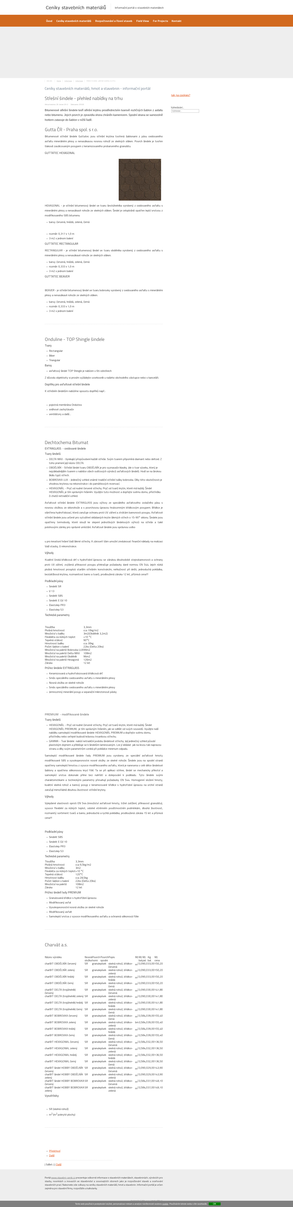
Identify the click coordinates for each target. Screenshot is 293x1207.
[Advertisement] (146, 52)
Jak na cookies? (180, 95)
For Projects (160, 21)
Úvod (49, 21)
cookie (165, 1204)
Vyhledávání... (177, 107)
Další (51, 1155)
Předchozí (54, 1151)
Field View (142, 21)
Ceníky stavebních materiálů (73, 21)
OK (214, 1204)
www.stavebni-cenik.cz (63, 1177)
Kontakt (176, 21)
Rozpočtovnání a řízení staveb (113, 21)
